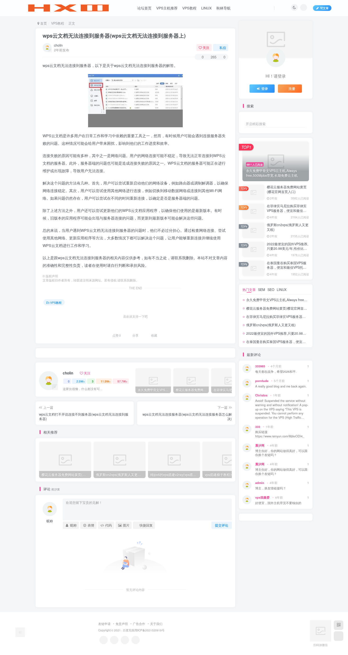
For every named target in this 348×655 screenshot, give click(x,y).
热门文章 (249, 289)
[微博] (125, 640)
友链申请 (104, 623)
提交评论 (221, 525)
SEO (271, 289)
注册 (292, 88)
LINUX (281, 289)
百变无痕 (128, 630)
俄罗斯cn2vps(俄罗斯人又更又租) (287, 227)
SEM (261, 289)
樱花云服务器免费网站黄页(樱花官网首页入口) (287, 189)
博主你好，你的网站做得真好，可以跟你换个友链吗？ (281, 453)
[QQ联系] (114, 640)
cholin (58, 45)
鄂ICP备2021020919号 (150, 630)
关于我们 (156, 623)
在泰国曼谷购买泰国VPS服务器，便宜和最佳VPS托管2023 (286, 267)
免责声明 (122, 623)
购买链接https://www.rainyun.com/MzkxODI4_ (279, 434)
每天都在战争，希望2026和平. (276, 372)
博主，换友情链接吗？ (270, 488)
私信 (222, 47)
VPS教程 (57, 23)
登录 (264, 88)
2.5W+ (80, 381)
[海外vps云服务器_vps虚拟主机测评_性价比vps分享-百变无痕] (20, 631)
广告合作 (139, 623)
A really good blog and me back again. (281, 386)
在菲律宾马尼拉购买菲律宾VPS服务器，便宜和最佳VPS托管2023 (287, 210)
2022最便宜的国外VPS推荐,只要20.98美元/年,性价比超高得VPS (287, 248)
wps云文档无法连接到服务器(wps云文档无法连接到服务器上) (114, 35)
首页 (43, 23)
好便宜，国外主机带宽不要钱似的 (278, 503)
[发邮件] (135, 640)
